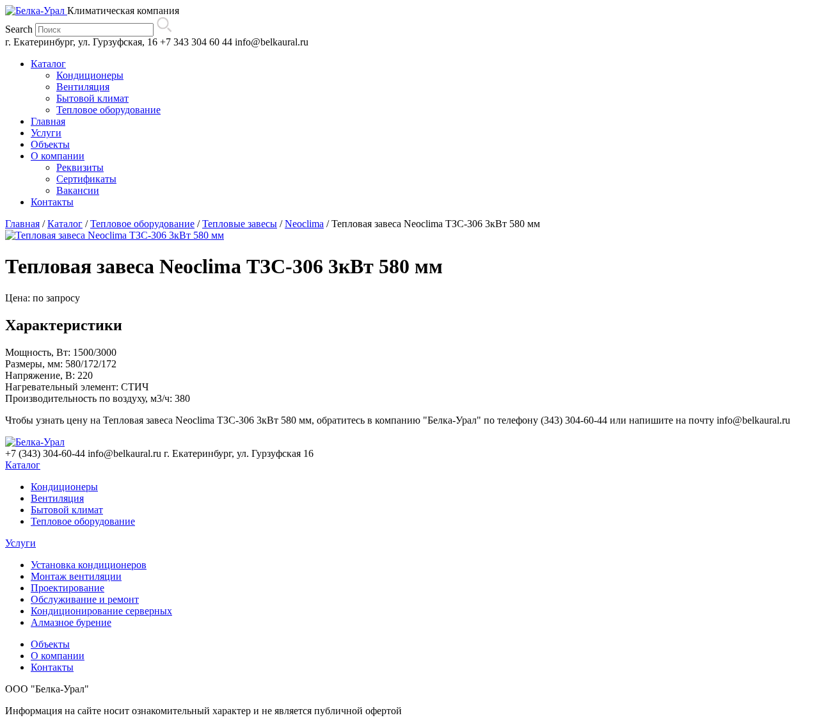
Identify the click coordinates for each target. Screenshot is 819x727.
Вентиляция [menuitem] (82, 86)
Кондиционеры (64, 486)
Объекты (50, 644)
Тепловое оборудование (142, 223)
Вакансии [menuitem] (77, 190)
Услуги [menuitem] (46, 132)
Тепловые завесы (239, 223)
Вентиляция (57, 498)
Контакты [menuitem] (52, 201)
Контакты (52, 667)
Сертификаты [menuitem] (86, 178)
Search (19, 29)
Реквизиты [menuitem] (80, 167)
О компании (57, 655)
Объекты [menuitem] (50, 144)
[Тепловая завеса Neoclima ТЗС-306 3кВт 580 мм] (114, 235)
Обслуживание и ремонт (85, 599)
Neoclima (304, 223)
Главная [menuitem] (48, 121)
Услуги (20, 543)
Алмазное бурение (71, 622)
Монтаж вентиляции (76, 576)
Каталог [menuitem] (48, 63)
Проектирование (67, 587)
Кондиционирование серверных (101, 610)
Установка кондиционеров (89, 564)
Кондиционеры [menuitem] (89, 75)
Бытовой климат (67, 509)
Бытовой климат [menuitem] (92, 98)
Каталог (65, 223)
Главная (22, 223)
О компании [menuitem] (57, 155)
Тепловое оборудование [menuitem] (108, 109)
